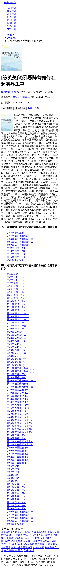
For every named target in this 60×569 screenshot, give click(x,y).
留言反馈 (34, 108)
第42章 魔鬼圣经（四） (19, 399)
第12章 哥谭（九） (16, 307)
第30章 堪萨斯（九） (18, 362)
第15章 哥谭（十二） (18, 316)
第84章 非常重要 (21, 97)
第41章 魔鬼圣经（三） (19, 396)
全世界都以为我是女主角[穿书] (17, 532)
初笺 (37, 538)
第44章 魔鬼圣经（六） (19, 405)
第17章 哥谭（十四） (18, 322)
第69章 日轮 (13, 478)
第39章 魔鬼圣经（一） (19, 389)
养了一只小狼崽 (9, 544)
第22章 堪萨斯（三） (18, 338)
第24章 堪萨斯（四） (18, 344)
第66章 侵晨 (13, 469)
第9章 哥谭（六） (16, 298)
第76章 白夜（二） (16, 257)
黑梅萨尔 (5, 92)
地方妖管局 (38, 547)
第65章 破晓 (13, 466)
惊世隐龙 (32, 541)
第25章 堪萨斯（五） (18, 347)
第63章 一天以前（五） (19, 460)
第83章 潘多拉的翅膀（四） (21, 235)
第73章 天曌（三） (16, 490)
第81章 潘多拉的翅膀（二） (21, 242)
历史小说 (11, 17)
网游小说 (11, 23)
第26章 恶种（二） (16, 350)
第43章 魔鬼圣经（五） (19, 402)
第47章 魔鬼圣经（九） (19, 414)
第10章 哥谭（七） (16, 301)
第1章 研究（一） (16, 274)
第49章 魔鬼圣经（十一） (20, 420)
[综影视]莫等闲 (41, 532)
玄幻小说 (11, 8)
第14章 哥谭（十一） (18, 313)
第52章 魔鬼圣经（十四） (20, 429)
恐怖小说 (11, 26)
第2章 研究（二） (16, 277)
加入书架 (21, 108)
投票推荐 (8, 108)
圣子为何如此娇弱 (47, 541)
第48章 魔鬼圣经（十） (19, 417)
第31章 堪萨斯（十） (18, 365)
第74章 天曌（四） (16, 493)
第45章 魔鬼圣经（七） (19, 408)
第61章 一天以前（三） (19, 453)
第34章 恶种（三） (16, 374)
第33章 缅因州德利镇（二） (21, 371)
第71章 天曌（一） (16, 484)
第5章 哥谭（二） (16, 286)
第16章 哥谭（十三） (18, 319)
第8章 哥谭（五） (16, 295)
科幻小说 (11, 20)
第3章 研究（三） (16, 280)
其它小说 (11, 29)
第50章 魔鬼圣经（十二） (20, 423)
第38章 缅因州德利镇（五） (21, 386)
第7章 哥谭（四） (16, 292)
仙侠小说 (11, 11)
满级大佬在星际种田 (21, 547)
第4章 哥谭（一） (16, 283)
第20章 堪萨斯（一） (18, 332)
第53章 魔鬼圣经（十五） (20, 432)
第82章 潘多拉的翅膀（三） (21, 238)
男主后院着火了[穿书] (20, 535)
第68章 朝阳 (13, 475)
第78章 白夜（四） (16, 251)
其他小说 (11, 37)
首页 (12, 34)
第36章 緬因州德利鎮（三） (21, 380)
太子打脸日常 (47, 538)
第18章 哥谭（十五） (18, 325)
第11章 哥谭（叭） (16, 304)
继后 (31, 550)
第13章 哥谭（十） (16, 310)
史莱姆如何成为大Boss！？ (20, 538)
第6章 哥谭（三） (16, 289)
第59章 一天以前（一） (19, 447)
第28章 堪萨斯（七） (18, 356)
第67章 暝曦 (13, 472)
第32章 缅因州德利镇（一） (21, 368)
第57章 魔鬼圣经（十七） (20, 441)
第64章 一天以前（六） (19, 463)
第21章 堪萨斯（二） (18, 335)
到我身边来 (21, 541)
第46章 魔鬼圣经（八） (19, 411)
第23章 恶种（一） (16, 341)
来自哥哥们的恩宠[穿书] (16, 550)
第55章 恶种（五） (16, 435)
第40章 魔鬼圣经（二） (19, 392)
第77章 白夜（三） (16, 254)
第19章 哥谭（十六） (18, 328)
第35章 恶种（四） (16, 377)
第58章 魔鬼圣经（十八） (20, 444)
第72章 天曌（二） (16, 487)
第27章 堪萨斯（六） (18, 353)
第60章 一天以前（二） (19, 450)
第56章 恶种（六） (16, 438)
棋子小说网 (10, 2)
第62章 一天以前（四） (19, 456)
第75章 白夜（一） (16, 496)
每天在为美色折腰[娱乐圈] (31, 544)
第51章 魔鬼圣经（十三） (20, 426)
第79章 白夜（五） (16, 248)
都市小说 (11, 14)
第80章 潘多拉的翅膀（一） (21, 245)
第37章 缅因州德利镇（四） (21, 383)
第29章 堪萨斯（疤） (18, 359)
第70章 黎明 (13, 481)
